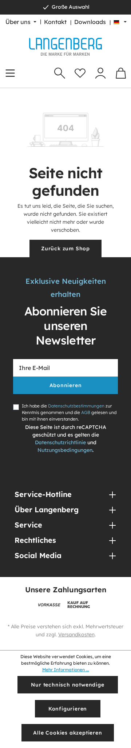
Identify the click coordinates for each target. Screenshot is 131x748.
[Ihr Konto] (100, 73)
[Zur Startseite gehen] (65, 47)
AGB (85, 412)
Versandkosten (76, 634)
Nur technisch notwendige (67, 684)
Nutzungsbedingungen (64, 450)
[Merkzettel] (80, 73)
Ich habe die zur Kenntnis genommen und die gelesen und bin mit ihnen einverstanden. (69, 412)
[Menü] (10, 73)
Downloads (90, 21)
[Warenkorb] (121, 73)
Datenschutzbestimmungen (76, 406)
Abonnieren (65, 385)
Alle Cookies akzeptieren (67, 732)
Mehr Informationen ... (65, 669)
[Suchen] (59, 73)
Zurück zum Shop (65, 248)
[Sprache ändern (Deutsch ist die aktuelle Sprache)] (120, 21)
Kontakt (55, 21)
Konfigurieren (67, 708)
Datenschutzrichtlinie (60, 442)
